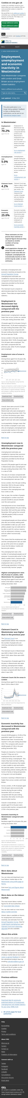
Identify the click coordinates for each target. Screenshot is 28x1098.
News (3, 1052)
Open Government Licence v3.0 (11, 1092)
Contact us (4, 1049)
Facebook (4, 1069)
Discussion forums (7, 1078)
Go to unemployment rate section (20, 177)
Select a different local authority (11, 89)
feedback (18, 36)
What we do (5, 1043)
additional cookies (18, 13)
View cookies (5, 29)
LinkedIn (4, 1072)
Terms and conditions (8, 1034)
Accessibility (5, 1026)
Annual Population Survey (9, 274)
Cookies (4, 1028)
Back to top (5, 438)
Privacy (3, 1031)
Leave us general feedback (10, 957)
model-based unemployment (11, 924)
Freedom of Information (9, 1054)
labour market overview (9, 912)
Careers (3, 1046)
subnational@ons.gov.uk (16, 961)
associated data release (11, 906)
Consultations (5, 1075)
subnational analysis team (12, 115)
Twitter (3, 1063)
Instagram (4, 1066)
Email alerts (5, 1080)
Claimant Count (18, 191)
